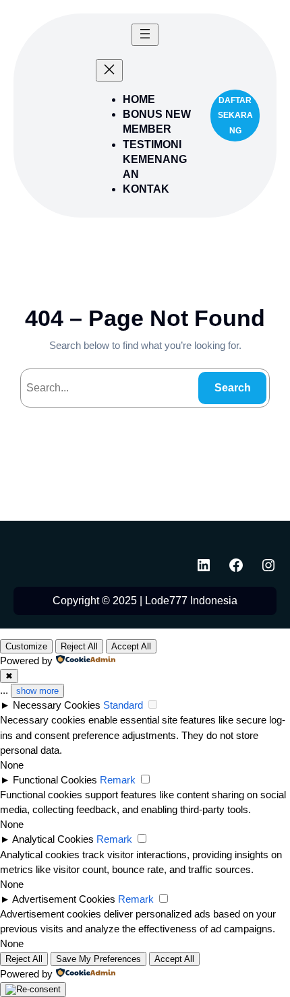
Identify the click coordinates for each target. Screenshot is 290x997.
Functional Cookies (55, 780)
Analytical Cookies (53, 839)
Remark (118, 780)
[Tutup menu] (109, 70)
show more (37, 691)
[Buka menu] (145, 35)
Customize (26, 646)
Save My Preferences (98, 959)
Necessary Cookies (56, 705)
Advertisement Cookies (63, 899)
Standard (123, 705)
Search (232, 387)
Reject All (79, 646)
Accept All (131, 646)
